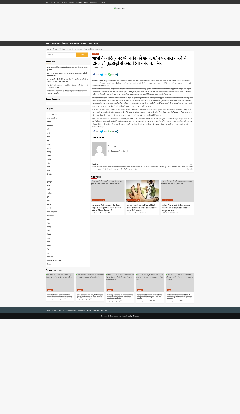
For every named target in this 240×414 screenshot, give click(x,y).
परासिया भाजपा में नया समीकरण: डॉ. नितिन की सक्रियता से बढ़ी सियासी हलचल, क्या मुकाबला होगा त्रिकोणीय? (67, 92)
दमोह (48, 163)
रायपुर (48, 219)
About (86, 2)
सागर (48, 242)
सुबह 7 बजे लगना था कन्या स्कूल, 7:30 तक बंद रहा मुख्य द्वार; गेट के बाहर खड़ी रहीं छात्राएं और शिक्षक (67, 74)
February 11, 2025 (143, 212)
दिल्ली (48, 167)
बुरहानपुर (49, 182)
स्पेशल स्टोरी (56, 43)
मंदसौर (49, 189)
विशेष (48, 223)
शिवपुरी (49, 234)
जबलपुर (49, 155)
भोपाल (48, 185)
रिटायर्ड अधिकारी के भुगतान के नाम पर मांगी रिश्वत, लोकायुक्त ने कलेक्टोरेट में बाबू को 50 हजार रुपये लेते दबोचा (67, 86)
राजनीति (83, 43)
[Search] (193, 43)
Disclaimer (79, 2)
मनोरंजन (49, 193)
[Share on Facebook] (95, 74)
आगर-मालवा (95, 200)
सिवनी (48, 249)
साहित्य (96, 43)
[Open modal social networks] (116, 74)
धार (48, 178)
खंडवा (48, 137)
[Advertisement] (120, 27)
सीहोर (48, 253)
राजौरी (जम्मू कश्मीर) (52, 212)
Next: (168, 166)
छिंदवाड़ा (49, 152)
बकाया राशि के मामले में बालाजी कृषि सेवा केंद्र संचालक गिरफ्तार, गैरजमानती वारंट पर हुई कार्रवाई (67, 68)
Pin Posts (102, 2)
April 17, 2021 (104, 67)
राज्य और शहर (74, 43)
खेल (48, 140)
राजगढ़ (171, 200)
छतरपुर (49, 148)
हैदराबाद (49, 264)
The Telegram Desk (98, 212)
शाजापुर (49, 227)
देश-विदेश (65, 43)
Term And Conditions (68, 2)
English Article (52, 114)
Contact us (93, 2)
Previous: (117, 166)
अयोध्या (49, 122)
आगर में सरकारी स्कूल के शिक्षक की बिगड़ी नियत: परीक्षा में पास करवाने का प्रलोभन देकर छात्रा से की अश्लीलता (142, 208)
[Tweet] (103, 74)
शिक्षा (90, 43)
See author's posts (118, 151)
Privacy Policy (55, 2)
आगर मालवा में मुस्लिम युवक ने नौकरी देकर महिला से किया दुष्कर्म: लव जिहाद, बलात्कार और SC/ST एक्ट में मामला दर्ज (106, 208)
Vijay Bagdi (96, 67)
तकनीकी (49, 159)
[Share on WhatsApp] (111, 74)
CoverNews (126, 316)
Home (47, 2)
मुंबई (48, 197)
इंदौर (48, 129)
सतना (48, 238)
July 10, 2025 (107, 212)
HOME (48, 43)
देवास (48, 170)
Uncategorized (52, 118)
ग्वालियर (49, 144)
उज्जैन (49, 133)
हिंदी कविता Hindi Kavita (54, 260)
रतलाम (49, 200)
